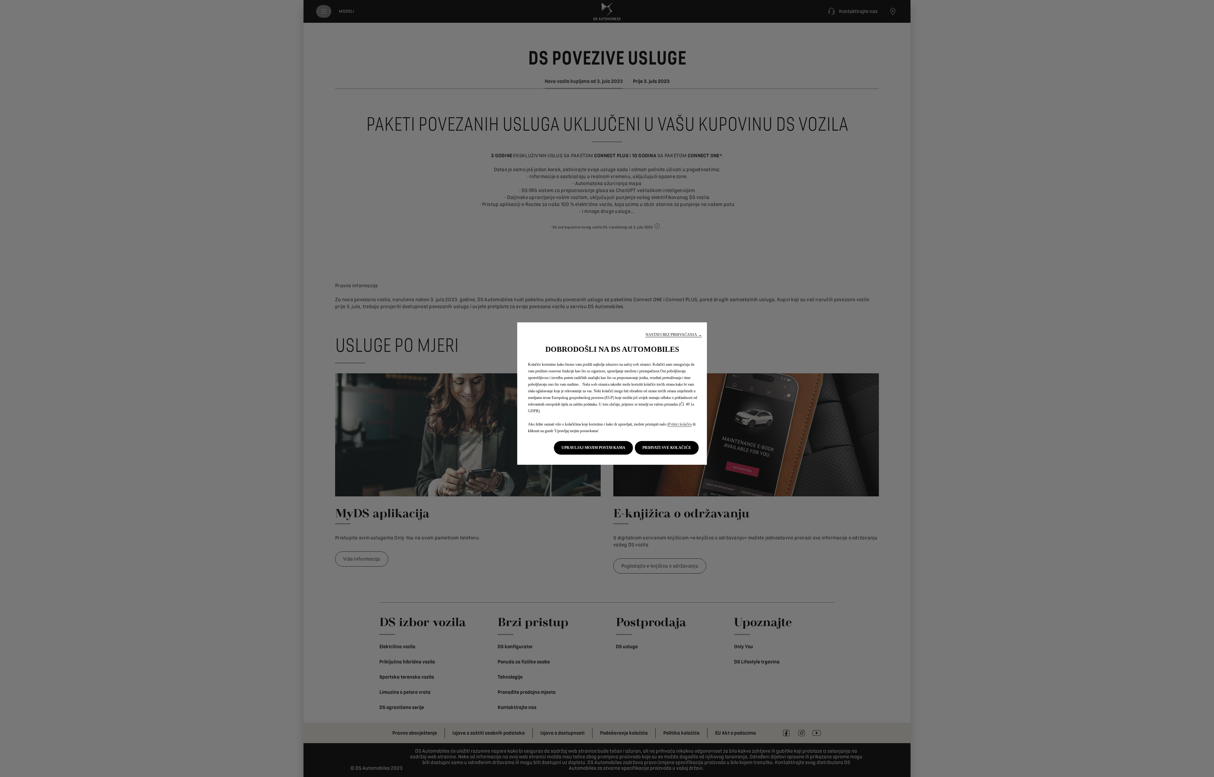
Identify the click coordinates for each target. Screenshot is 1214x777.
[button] (674, 335)
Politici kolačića (680, 424)
